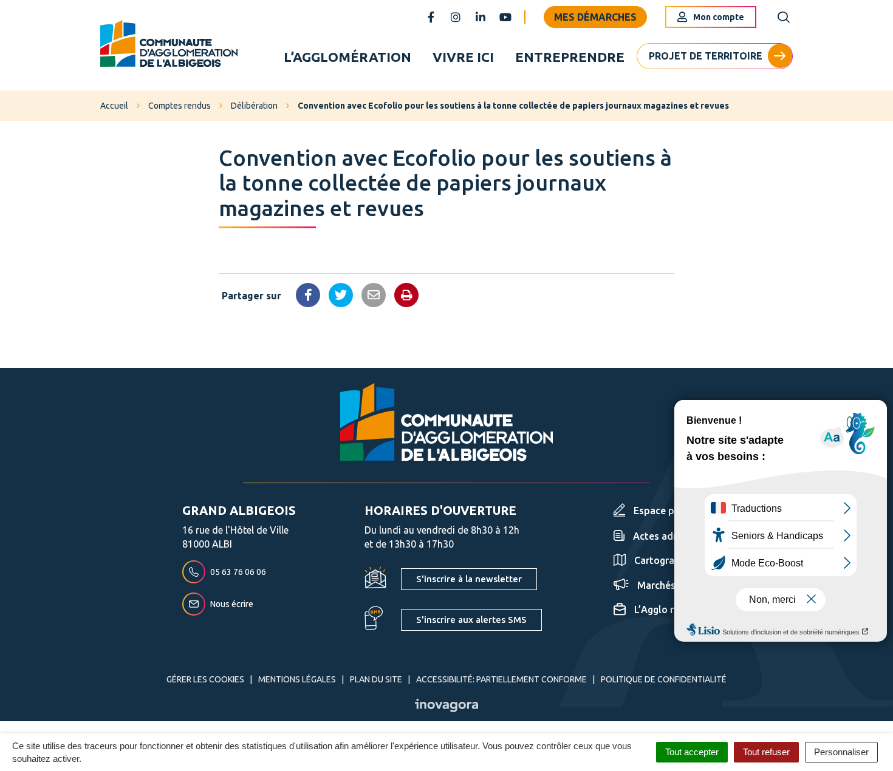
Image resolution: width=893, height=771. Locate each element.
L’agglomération (347, 56)
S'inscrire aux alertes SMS (471, 619)
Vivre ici (463, 56)
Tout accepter (692, 752)
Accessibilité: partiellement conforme (501, 679)
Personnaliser (841, 752)
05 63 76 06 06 (238, 572)
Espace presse (666, 510)
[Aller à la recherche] (784, 17)
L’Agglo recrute (668, 609)
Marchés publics (674, 585)
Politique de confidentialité (664, 679)
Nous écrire (231, 604)
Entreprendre (569, 56)
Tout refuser (766, 752)
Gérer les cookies (205, 679)
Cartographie (664, 560)
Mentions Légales (297, 679)
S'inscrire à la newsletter (469, 579)
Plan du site (376, 679)
